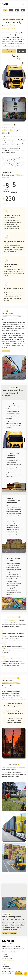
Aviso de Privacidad (7, 958)
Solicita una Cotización (9, 50)
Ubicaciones (5, 956)
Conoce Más (6, 351)
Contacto (4, 954)
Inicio (3, 962)
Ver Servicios (21, 50)
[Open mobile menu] (23, 4)
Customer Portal (6, 966)
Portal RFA (4, 964)
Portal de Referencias (7, 968)
